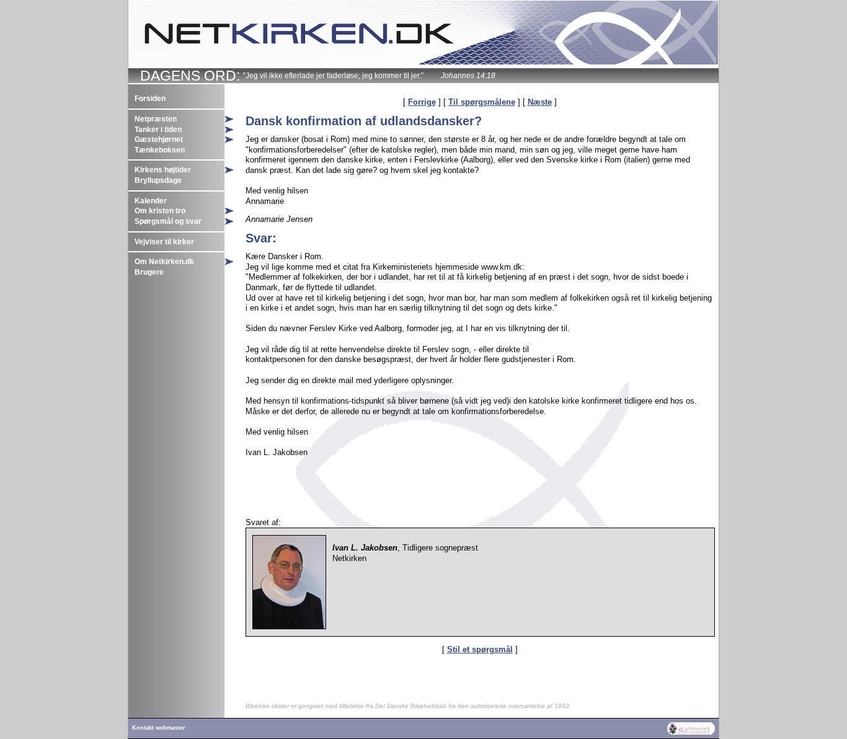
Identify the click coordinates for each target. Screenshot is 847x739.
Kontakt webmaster (158, 728)
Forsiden (150, 98)
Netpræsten (156, 119)
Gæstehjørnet (159, 139)
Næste (540, 102)
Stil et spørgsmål (480, 649)
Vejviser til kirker (164, 242)
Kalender (151, 201)
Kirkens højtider (163, 170)
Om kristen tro (160, 211)
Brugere (149, 272)
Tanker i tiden (158, 129)
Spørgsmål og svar (168, 221)
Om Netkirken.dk (164, 261)
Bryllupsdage (158, 180)
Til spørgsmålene (481, 102)
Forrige (422, 102)
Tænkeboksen (160, 150)
